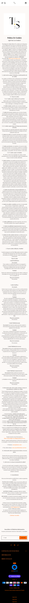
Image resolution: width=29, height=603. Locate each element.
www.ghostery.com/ (17, 444)
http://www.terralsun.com (14, 58)
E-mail (5, 537)
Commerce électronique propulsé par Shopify (14, 590)
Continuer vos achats (14, 515)
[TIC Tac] (18, 545)
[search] (4, 2)
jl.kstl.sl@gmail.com (15, 507)
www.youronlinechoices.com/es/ (19, 447)
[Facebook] (11, 545)
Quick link (14, 597)
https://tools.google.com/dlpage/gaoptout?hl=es (14, 438)
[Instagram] (14, 545)
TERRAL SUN (16, 588)
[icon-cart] (25, 2)
